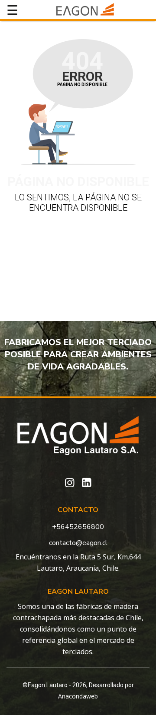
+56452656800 (78, 527)
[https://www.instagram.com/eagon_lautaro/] (69, 483)
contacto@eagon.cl (78, 543)
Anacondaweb (78, 696)
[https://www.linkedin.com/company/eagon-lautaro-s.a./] (86, 483)
